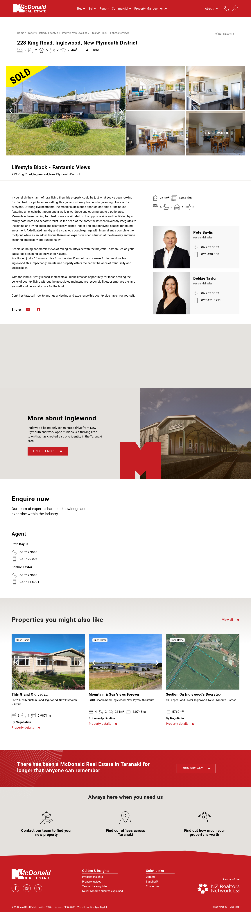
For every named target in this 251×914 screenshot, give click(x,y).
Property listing (36, 32)
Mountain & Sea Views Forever (114, 694)
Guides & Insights (95, 871)
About (209, 8)
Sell (91, 8)
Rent (103, 8)
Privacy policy (219, 907)
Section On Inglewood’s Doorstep (193, 694)
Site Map (234, 907)
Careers (150, 876)
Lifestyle (53, 32)
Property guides (91, 881)
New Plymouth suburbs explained (102, 891)
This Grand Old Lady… (30, 694)
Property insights (92, 876)
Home (20, 32)
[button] (121, 110)
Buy (79, 8)
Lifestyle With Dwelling (74, 32)
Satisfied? (152, 881)
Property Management (149, 8)
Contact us (152, 886)
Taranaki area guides (94, 886)
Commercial (120, 8)
